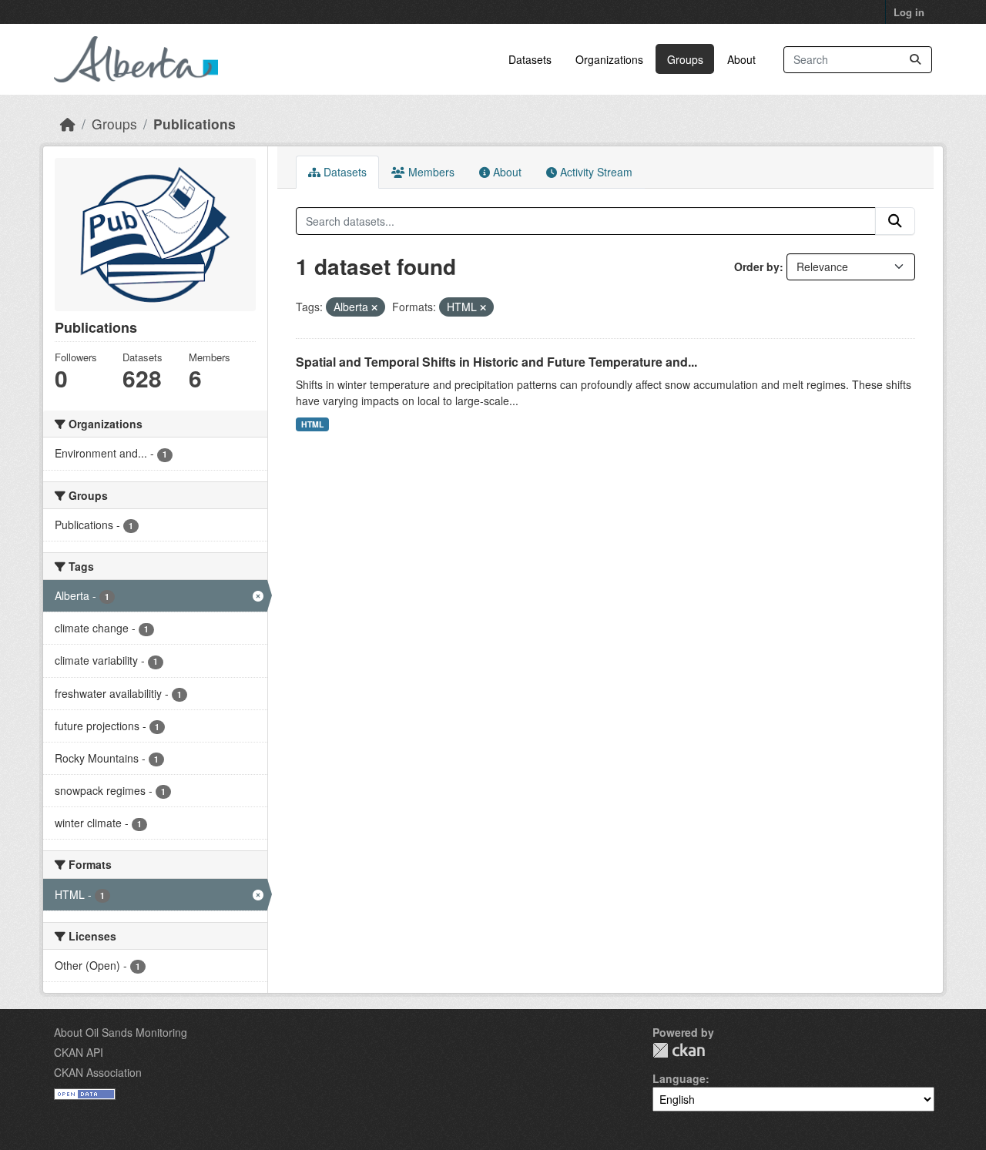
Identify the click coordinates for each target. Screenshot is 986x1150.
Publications (194, 123)
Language (679, 1078)
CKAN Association (98, 1072)
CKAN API (78, 1052)
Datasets (530, 59)
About (741, 59)
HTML (312, 424)
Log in (909, 12)
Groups (685, 59)
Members (429, 171)
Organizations (609, 59)
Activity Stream (594, 171)
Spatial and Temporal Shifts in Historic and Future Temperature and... (496, 361)
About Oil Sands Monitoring (120, 1032)
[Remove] (374, 307)
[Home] (67, 123)
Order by (757, 266)
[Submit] (915, 59)
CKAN (678, 1050)
